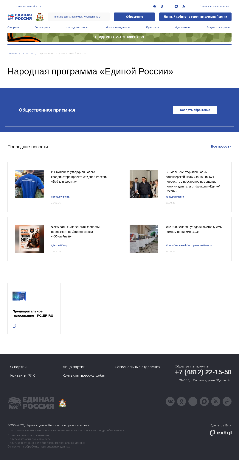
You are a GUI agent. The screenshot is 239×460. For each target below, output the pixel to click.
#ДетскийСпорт (59, 245)
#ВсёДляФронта (60, 196)
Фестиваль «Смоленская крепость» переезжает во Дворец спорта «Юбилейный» (75, 231)
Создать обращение (195, 110)
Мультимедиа (183, 27)
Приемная (152, 27)
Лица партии (42, 27)
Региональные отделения (137, 367)
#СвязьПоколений (176, 245)
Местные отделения (118, 27)
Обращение (134, 16)
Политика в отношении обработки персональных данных (46, 443)
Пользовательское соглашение (28, 435)
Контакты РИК (22, 375)
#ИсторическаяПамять (199, 245)
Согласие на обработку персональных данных (38, 446)
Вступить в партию (218, 27)
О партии (13, 27)
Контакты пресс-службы (84, 375)
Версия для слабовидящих (214, 6)
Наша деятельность (78, 27)
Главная (12, 53)
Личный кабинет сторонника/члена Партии (195, 16)
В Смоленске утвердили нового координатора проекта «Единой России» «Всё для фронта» (79, 176)
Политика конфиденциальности (29, 439)
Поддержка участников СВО (119, 37)
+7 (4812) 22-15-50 (203, 372)
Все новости (221, 146)
